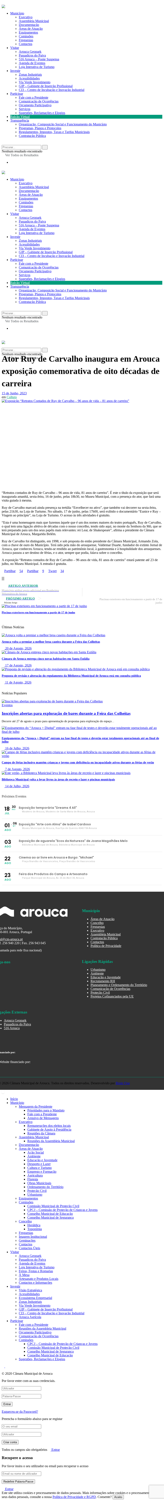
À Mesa (24, 1275)
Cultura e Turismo (39, 1168)
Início (14, 1099)
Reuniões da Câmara (41, 1133)
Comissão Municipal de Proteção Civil (53, 1206)
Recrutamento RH (103, 981)
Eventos (7, 705)
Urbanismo (98, 969)
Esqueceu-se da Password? (20, 1411)
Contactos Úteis (29, 1248)
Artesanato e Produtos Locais (38, 1279)
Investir (15, 70)
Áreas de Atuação (31, 28)
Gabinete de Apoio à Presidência (49, 1129)
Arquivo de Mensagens (43, 1118)
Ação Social (35, 1152)
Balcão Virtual (20, 116)
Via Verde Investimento (34, 82)
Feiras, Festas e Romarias (36, 1271)
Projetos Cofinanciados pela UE (112, 996)
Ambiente (97, 973)
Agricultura (35, 1175)
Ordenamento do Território (45, 1187)
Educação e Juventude (106, 977)
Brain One (123, 1083)
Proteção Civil (100, 992)
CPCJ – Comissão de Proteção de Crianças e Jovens (62, 1210)
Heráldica (33, 1225)
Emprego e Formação (41, 1171)
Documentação (29, 25)
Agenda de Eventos (32, 63)
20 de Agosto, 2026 (18, 648)
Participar (16, 93)
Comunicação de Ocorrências (39, 101)
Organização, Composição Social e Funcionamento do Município (63, 124)
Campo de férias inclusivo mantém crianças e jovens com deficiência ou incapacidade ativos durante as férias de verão (78, 762)
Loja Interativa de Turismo (36, 67)
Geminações (27, 1240)
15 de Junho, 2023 (14, 393)
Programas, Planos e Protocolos (40, 128)
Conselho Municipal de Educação (50, 1213)
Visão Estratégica (30, 1290)
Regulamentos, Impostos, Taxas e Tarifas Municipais (54, 132)
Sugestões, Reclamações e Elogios (42, 113)
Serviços (24, 109)
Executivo (25, 17)
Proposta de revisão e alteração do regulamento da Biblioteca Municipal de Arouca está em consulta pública (71, 675)
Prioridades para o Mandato (45, 1110)
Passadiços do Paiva (32, 55)
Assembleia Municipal (34, 21)
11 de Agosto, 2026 (17, 682)
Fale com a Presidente (33, 97)
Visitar (14, 48)
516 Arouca (12, 1028)
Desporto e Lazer (39, 1164)
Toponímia (34, 1229)
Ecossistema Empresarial (35, 1298)
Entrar (55, 1449)
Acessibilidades (29, 78)
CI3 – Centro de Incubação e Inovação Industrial (51, 90)
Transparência (19, 120)
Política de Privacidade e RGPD (74, 1497)
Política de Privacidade (106, 946)
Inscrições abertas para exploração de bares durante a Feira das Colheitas (66, 713)
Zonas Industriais (30, 74)
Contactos (25, 44)
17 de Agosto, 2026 (18, 665)
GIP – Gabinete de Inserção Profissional (46, 86)
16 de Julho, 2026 (16, 748)
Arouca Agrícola (30, 1317)
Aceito (118, 1497)
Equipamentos (28, 32)
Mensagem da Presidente (35, 1106)
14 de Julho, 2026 (16, 786)
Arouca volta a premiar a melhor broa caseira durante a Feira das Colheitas (51, 641)
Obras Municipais (39, 1183)
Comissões (26, 36)
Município (17, 13)
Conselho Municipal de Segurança (50, 1217)
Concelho (97, 923)
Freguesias (26, 40)
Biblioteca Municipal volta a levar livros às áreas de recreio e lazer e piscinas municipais (58, 779)
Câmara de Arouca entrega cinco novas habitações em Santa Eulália (45, 658)
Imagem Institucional (33, 1236)
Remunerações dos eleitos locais (49, 1125)
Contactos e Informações (35, 1282)
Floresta (32, 1179)
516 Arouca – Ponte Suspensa (39, 59)
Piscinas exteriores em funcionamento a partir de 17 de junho (38, 612)
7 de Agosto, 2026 (17, 769)
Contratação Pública (32, 136)
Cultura (12, 397)
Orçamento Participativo (35, 105)
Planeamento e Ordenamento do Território (119, 985)
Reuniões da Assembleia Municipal (51, 1141)
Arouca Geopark (30, 51)
